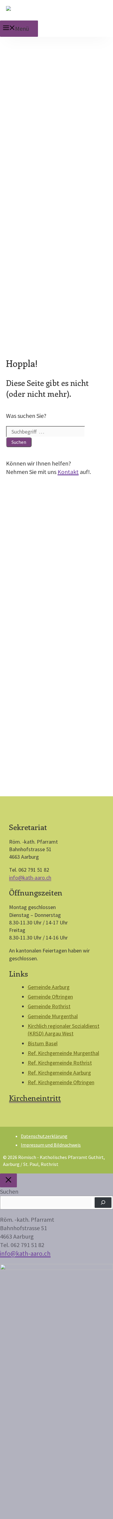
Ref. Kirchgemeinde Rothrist (60, 1062)
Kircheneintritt (35, 1098)
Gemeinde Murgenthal (53, 1016)
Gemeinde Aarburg (49, 987)
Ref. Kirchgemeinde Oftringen (61, 1082)
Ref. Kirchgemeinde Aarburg (59, 1072)
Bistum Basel (43, 1043)
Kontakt (68, 471)
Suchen (9, 1191)
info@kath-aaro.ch (30, 877)
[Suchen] (103, 1202)
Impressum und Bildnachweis (51, 1145)
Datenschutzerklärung (44, 1136)
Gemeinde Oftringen (50, 996)
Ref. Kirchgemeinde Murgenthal (63, 1053)
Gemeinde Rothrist (49, 1006)
